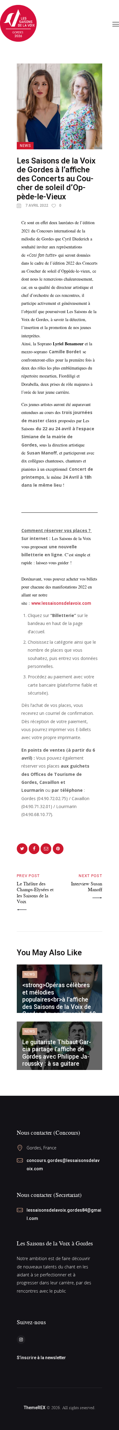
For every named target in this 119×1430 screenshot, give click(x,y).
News (25, 146)
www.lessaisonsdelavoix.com (61, 603)
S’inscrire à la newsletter (41, 1357)
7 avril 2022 (36, 205)
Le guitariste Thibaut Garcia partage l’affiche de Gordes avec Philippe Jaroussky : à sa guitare (56, 1053)
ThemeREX (34, 1407)
